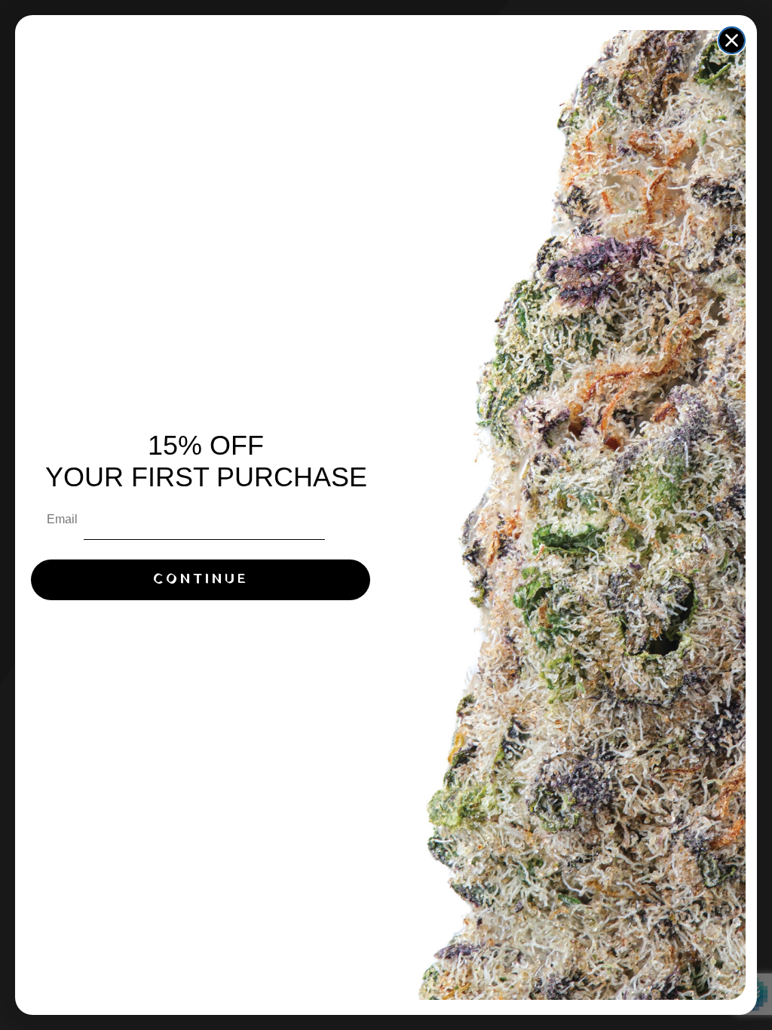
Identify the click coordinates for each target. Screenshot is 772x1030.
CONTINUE (201, 579)
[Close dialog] (731, 40)
